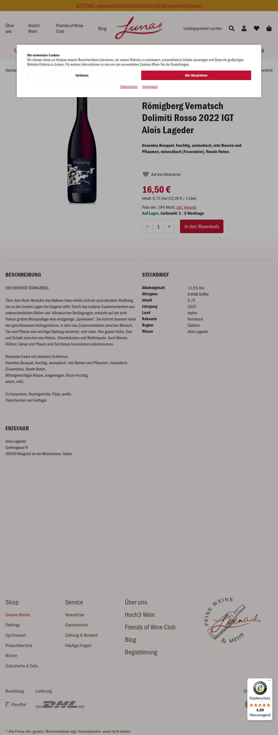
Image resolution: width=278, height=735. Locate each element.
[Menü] (269, 681)
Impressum (150, 86)
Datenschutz (129, 86)
